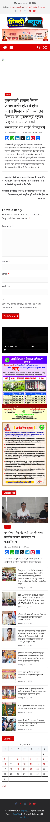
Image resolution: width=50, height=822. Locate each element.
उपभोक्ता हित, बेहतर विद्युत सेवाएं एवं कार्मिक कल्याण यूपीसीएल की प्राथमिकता (23, 537)
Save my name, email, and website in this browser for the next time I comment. (21, 305)
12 (18, 764)
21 (31, 769)
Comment (7, 226)
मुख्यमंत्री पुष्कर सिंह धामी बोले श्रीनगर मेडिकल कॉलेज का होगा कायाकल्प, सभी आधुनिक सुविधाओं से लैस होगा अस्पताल (23, 194)
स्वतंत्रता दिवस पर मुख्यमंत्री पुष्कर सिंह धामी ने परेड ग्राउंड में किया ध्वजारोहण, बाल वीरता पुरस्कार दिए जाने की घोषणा (32, 691)
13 (24, 764)
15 (38, 764)
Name (6, 261)
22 (38, 769)
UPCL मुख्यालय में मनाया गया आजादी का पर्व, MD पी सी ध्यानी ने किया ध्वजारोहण (31, 707)
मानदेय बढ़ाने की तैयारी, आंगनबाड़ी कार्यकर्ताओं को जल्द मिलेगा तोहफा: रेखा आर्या (30, 675)
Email (5, 273)
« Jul (4, 786)
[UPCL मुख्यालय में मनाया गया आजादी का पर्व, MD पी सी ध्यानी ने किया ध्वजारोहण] (9, 709)
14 (31, 764)
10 (5, 764)
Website (6, 286)
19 (18, 769)
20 (24, 769)
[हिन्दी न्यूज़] (5, 47)
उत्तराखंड (8, 94)
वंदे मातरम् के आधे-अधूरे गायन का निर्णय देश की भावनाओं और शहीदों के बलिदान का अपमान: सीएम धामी (27, 8)
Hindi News (27, 133)
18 (11, 769)
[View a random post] (45, 47)
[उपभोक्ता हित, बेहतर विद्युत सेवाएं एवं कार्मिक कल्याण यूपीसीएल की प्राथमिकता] (25, 510)
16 (44, 764)
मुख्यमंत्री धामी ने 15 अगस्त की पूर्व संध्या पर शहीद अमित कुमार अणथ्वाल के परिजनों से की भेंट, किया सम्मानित (31, 723)
